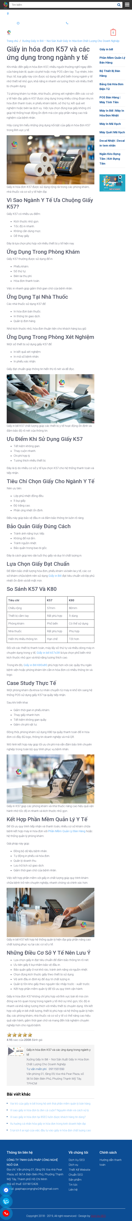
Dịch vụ (73, 1164)
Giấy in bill (106, 49)
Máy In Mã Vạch (110, 124)
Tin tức (73, 1184)
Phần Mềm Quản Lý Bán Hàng (112, 60)
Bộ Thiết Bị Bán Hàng (110, 73)
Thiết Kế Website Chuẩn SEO (79, 1172)
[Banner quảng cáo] (112, 182)
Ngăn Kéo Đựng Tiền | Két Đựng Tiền (110, 158)
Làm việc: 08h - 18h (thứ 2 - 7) (40, 23)
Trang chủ (12, 41)
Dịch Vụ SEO (77, 1160)
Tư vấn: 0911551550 (83, 23)
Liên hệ (73, 1189)
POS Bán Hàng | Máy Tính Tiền (110, 100)
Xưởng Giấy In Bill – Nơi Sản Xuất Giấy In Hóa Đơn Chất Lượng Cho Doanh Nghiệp (70, 41)
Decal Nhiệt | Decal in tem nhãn (112, 143)
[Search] (119, 5)
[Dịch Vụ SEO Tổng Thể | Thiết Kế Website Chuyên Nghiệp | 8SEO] (9, 32)
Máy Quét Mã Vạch (112, 132)
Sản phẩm (75, 1179)
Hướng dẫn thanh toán (111, 1162)
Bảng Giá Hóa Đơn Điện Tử (111, 86)
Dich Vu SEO (98, 1216)
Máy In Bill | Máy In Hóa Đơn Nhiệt (112, 113)
